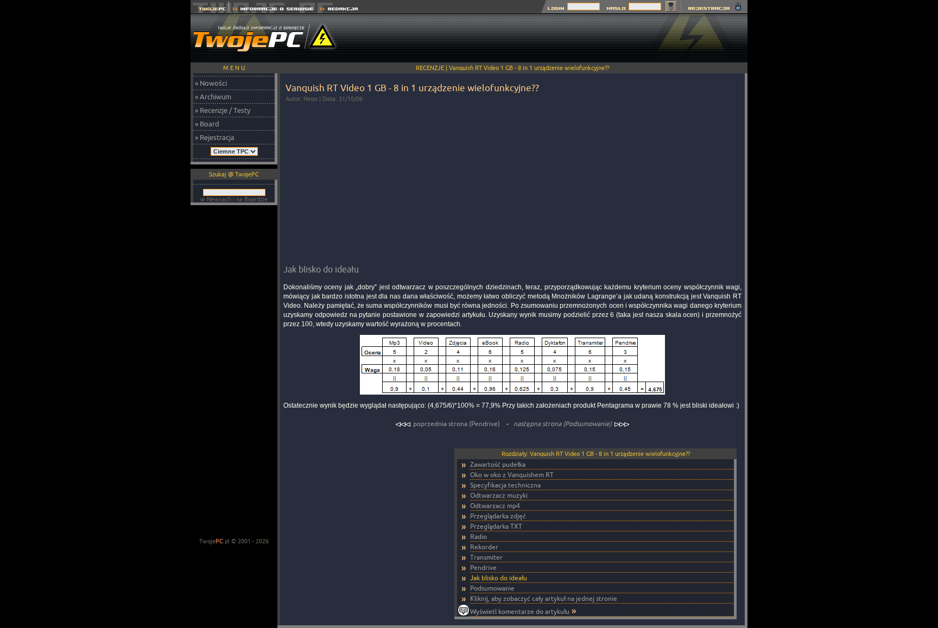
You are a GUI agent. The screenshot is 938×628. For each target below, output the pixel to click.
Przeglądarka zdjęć (498, 515)
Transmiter (486, 557)
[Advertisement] (549, 38)
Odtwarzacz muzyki (499, 495)
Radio (478, 536)
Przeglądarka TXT (496, 526)
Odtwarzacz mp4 (495, 505)
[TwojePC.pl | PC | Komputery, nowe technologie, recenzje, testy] (210, 10)
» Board (207, 124)
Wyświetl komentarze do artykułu (519, 611)
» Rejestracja (214, 137)
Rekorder (484, 546)
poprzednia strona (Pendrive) (456, 423)
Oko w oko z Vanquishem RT (512, 474)
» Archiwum (213, 96)
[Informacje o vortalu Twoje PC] (272, 10)
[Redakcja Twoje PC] (339, 10)
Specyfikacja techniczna (505, 485)
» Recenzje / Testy (222, 110)
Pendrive (483, 567)
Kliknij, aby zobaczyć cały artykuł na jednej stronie (543, 598)
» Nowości (211, 83)
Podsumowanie (492, 588)
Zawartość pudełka (497, 464)
